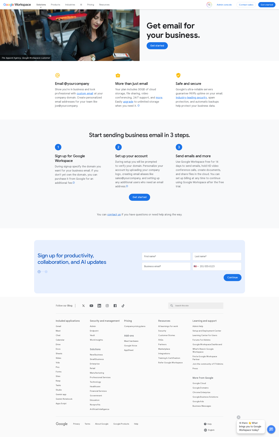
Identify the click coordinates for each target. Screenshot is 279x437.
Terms (87, 424)
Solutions (41, 4)
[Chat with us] (271, 429)
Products (55, 4)
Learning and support (205, 320)
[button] (271, 429)
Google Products (121, 424)
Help (136, 424)
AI (81, 4)
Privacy (76, 424)
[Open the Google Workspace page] (17, 4)
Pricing (90, 4)
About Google (101, 424)
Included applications (68, 320)
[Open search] (209, 4)
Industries (70, 4)
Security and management (105, 320)
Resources (104, 4)
